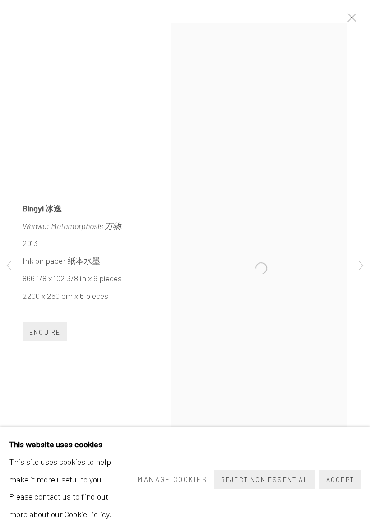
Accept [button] (340, 479)
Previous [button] (9, 266)
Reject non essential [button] (264, 479)
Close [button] (349, 20)
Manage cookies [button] (172, 479)
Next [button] (361, 266)
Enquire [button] (44, 332)
